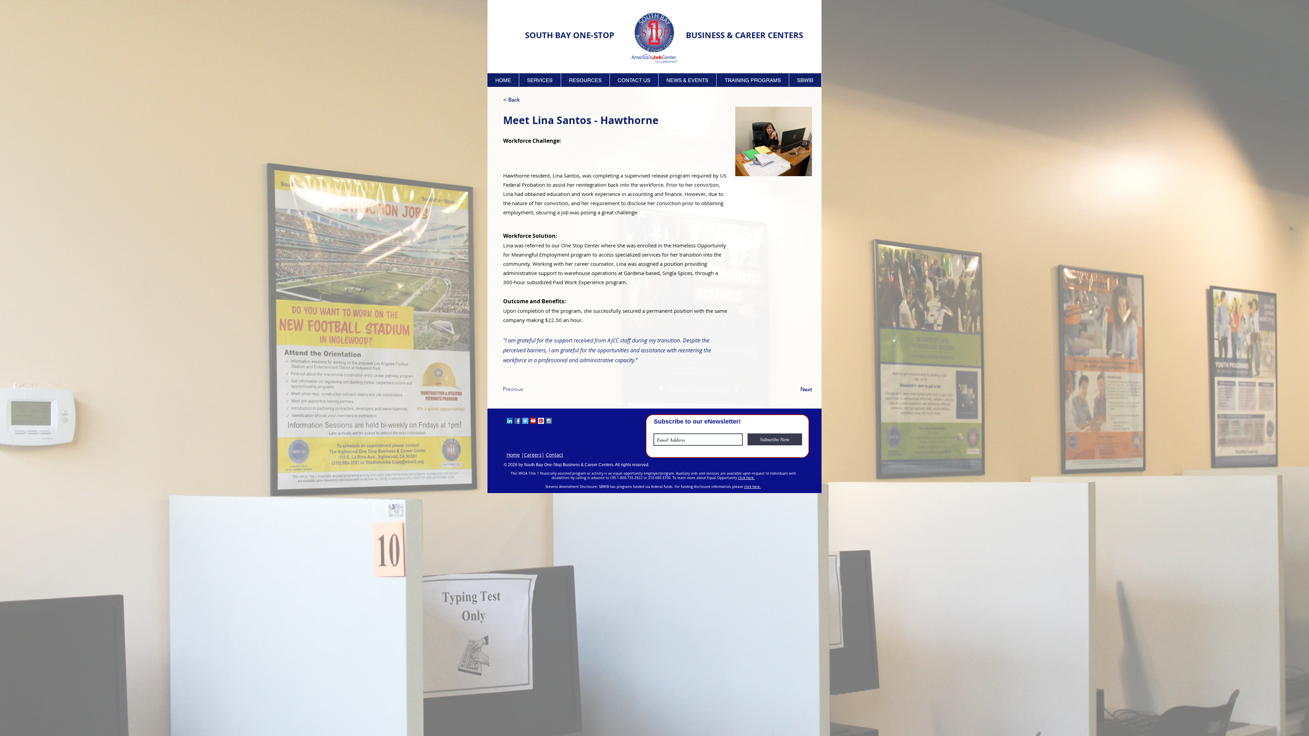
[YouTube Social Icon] (533, 421)
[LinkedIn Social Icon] (510, 421)
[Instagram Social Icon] (549, 421)
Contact (554, 454)
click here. (746, 478)
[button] (540, 80)
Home (513, 454)
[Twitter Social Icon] (525, 421)
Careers (533, 454)
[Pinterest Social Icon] (541, 421)
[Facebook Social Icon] (517, 421)
